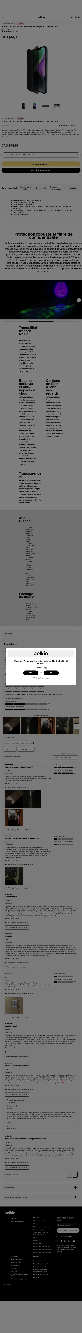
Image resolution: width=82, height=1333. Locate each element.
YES (30, 673)
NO (51, 673)
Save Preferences (42, 678)
